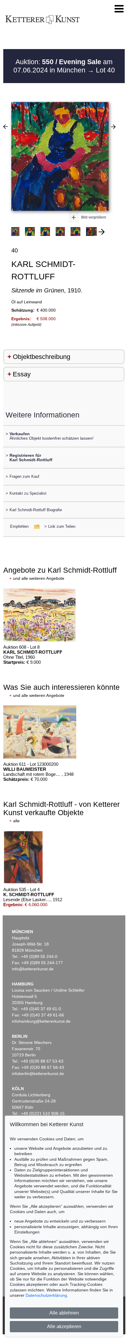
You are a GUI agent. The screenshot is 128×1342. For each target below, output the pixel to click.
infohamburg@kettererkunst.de (41, 1021)
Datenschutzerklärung (46, 1295)
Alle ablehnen (64, 1312)
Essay (22, 374)
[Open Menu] (119, 8)
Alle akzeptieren (64, 1326)
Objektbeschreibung (41, 356)
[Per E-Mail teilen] (35, 526)
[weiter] (101, 232)
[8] (113, 126)
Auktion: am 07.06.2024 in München (63, 66)
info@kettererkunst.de (33, 969)
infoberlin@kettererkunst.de (38, 1073)
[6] (5, 126)
